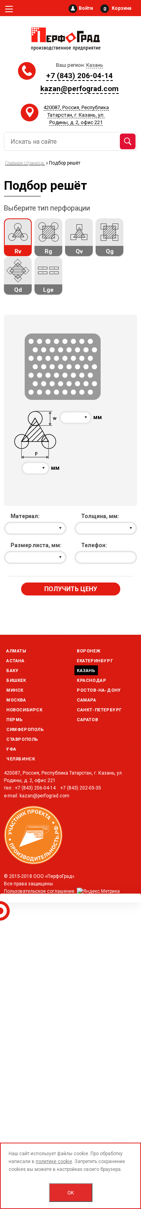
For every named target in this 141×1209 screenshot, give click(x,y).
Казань (86, 670)
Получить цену (70, 589)
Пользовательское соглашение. (40, 891)
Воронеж (88, 651)
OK (70, 1193)
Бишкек (16, 680)
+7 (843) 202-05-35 (80, 788)
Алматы (16, 651)
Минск (15, 690)
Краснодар (91, 680)
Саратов (87, 719)
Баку (12, 670)
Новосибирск (24, 710)
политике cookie (54, 1161)
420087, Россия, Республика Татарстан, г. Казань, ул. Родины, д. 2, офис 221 (76, 114)
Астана (15, 660)
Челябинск (20, 759)
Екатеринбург (95, 660)
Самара (86, 700)
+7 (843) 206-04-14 (79, 75)
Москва (16, 700)
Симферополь (25, 729)
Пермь (14, 719)
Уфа (11, 749)
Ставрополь (22, 739)
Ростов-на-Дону (99, 690)
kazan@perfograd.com (79, 88)
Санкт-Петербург (99, 710)
